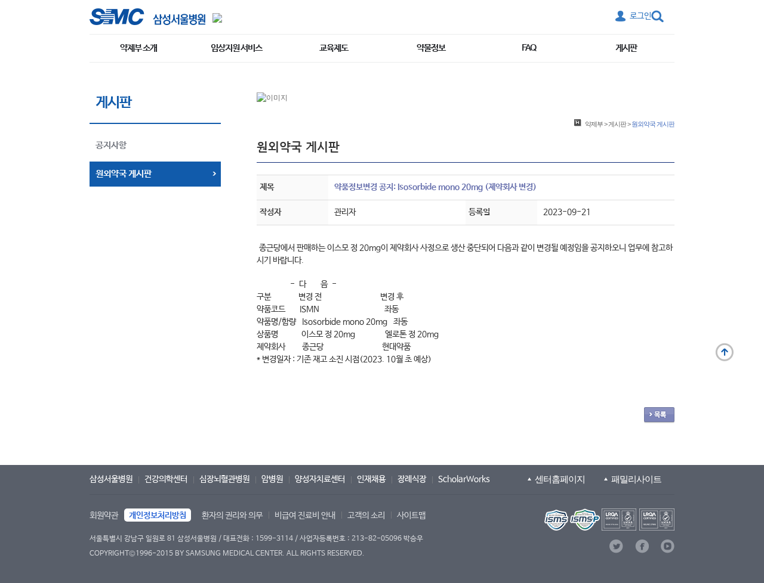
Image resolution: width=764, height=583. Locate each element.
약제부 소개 (138, 48)
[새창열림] (608, 519)
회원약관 (104, 515)
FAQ (529, 48)
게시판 (626, 48)
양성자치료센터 (320, 479)
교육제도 (333, 48)
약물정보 (431, 48)
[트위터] (616, 546)
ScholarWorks (464, 479)
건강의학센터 (165, 479)
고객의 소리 (366, 515)
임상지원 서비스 (236, 48)
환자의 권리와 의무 (232, 515)
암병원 (272, 479)
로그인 (640, 16)
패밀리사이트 (636, 479)
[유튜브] (667, 546)
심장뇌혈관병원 (224, 479)
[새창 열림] (147, 16)
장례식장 (412, 479)
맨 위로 (724, 352)
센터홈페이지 (560, 479)
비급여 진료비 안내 (305, 515)
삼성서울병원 (111, 479)
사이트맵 (411, 515)
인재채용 (371, 479)
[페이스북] (642, 546)
